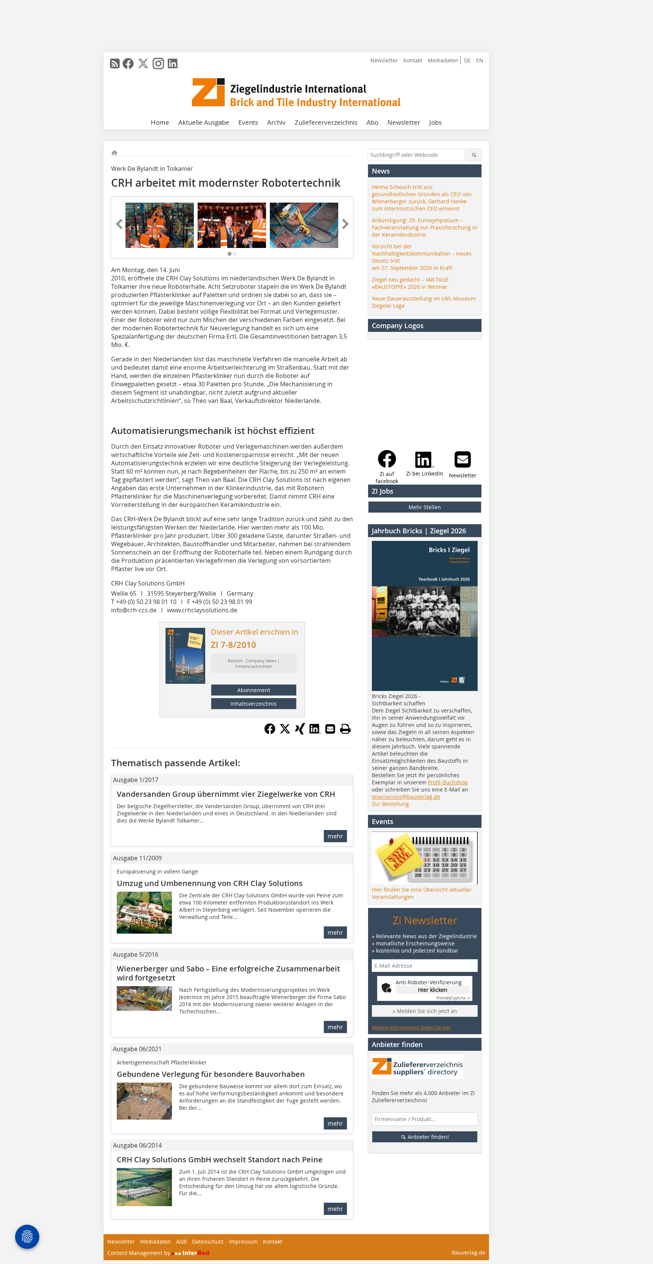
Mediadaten (443, 60)
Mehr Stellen (425, 507)
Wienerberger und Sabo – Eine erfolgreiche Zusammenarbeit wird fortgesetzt (228, 973)
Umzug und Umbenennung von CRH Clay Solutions (210, 883)
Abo (372, 122)
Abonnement (253, 690)
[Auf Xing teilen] (300, 732)
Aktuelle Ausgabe (203, 122)
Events (248, 122)
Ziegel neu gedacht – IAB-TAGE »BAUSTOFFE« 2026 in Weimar (410, 283)
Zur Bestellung (390, 803)
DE (467, 60)
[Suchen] (474, 155)
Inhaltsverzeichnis (254, 703)
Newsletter (384, 60)
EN (479, 60)
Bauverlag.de (468, 1252)
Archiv (276, 122)
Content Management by (139, 1252)
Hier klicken (432, 989)
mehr (335, 836)
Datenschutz (208, 1241)
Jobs (435, 122)
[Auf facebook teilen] (269, 732)
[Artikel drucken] (345, 728)
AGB (181, 1241)
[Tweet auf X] (284, 732)
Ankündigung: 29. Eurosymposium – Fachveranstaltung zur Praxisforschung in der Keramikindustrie (424, 227)
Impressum (243, 1241)
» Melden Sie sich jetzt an (425, 1011)
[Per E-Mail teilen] (330, 728)
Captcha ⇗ (453, 998)
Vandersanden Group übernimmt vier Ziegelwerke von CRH (226, 794)
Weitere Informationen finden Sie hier (411, 1027)
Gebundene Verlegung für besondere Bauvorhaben (211, 1074)
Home (160, 122)
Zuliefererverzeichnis (326, 122)
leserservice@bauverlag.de (406, 796)
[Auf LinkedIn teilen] (315, 732)
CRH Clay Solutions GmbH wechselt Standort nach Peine (220, 1159)
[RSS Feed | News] (115, 63)
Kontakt (412, 60)
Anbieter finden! (427, 1136)
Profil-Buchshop (448, 782)
